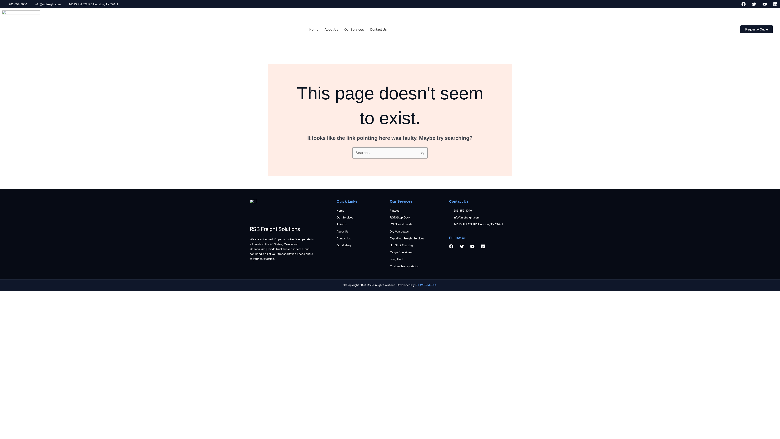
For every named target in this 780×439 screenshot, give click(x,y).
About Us (331, 29)
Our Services (354, 29)
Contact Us (378, 29)
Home (313, 29)
